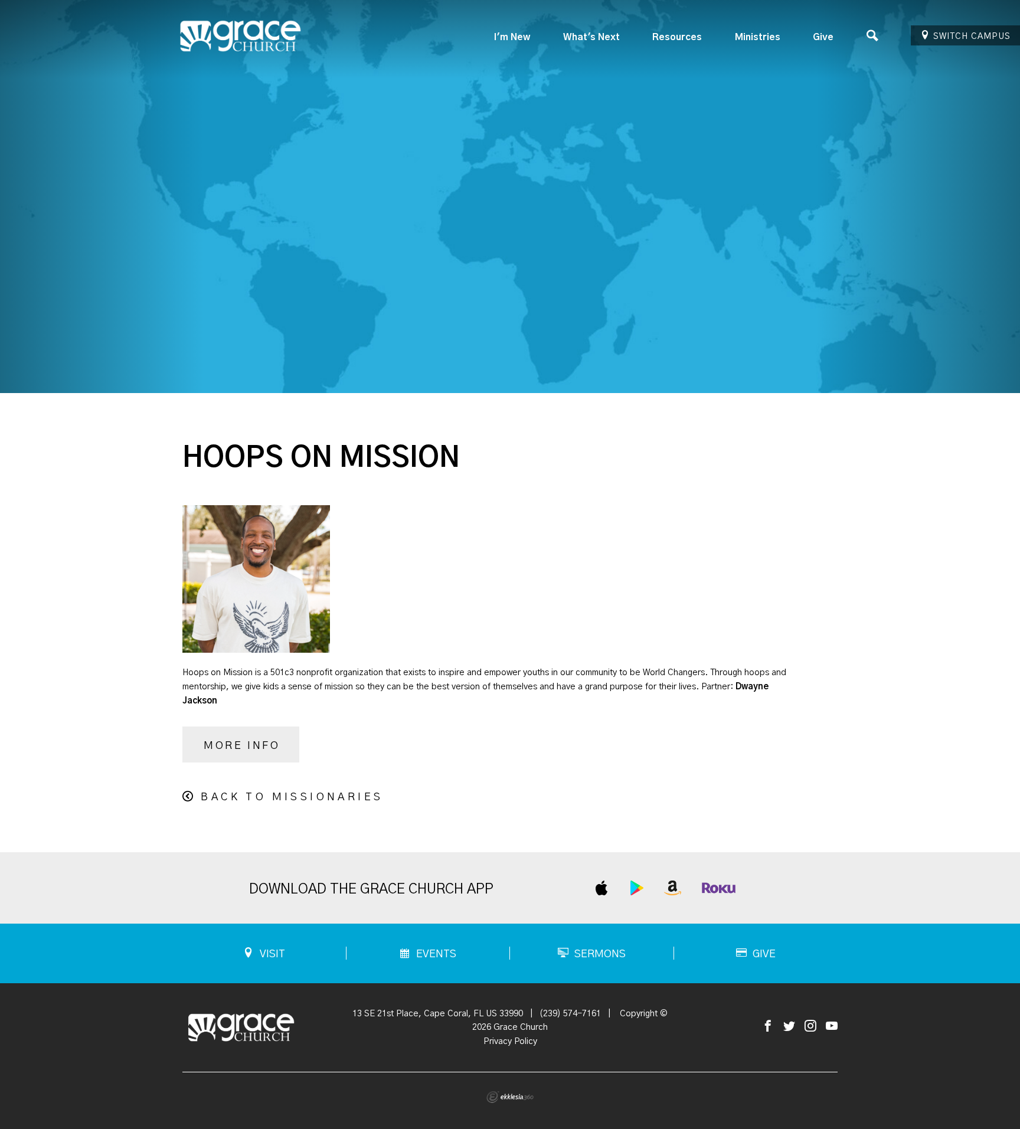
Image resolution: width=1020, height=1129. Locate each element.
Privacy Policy (510, 1041)
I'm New (512, 37)
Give (823, 37)
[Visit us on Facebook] (768, 1026)
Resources (677, 37)
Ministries (757, 37)
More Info (242, 746)
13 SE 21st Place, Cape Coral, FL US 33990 (437, 1013)
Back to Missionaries (292, 797)
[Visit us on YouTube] (832, 1026)
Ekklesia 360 (510, 1097)
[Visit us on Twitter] (789, 1026)
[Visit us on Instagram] (810, 1026)
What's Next (591, 37)
